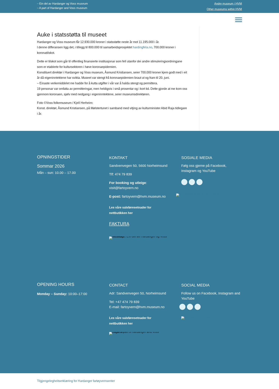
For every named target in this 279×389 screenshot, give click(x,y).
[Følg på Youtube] (199, 182)
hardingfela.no (142, 47)
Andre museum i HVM (228, 3)
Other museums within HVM (224, 9)
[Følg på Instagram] (192, 182)
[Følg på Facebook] (184, 182)
